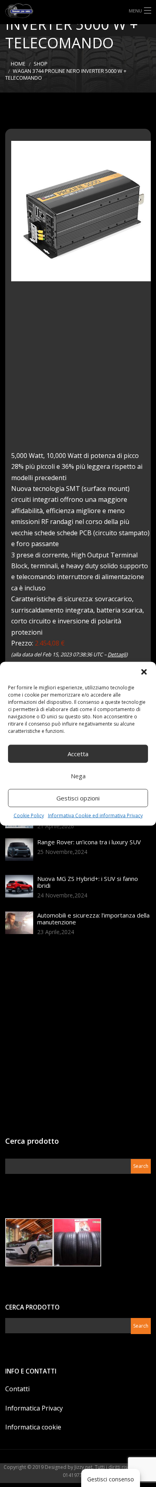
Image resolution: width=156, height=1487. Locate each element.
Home (18, 63)
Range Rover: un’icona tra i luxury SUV (89, 842)
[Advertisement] (78, 371)
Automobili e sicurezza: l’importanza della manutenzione (93, 918)
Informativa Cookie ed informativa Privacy (95, 815)
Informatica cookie (33, 1427)
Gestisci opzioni (78, 798)
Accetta (78, 754)
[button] (144, 672)
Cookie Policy (29, 815)
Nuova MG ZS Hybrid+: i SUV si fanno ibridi (87, 881)
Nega (78, 776)
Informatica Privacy (34, 1408)
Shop (41, 63)
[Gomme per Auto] (78, 10)
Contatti (17, 1388)
